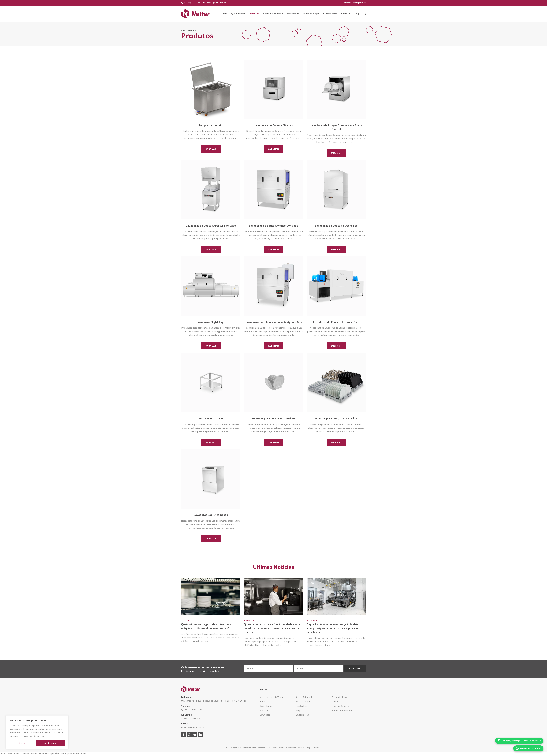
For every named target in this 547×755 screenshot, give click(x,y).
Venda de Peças (311, 13)
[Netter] (195, 13)
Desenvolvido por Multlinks (308, 747)
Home (224, 13)
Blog (356, 13)
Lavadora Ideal (302, 714)
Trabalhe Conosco (340, 706)
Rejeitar (21, 743)
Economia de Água (340, 697)
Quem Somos (238, 13)
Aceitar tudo (50, 743)
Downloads (293, 13)
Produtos (254, 13)
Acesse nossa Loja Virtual (355, 2)
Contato (345, 13)
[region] (37, 732)
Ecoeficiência (330, 13)
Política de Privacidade (342, 710)
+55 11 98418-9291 (192, 718)
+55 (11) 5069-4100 (192, 2)
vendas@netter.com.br (215, 2)
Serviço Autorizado (273, 13)
